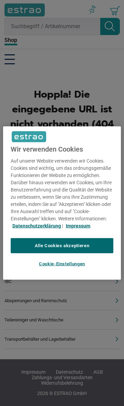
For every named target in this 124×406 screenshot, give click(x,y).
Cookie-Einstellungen (62, 263)
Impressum (78, 225)
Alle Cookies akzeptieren (62, 245)
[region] (62, 203)
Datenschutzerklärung (36, 225)
